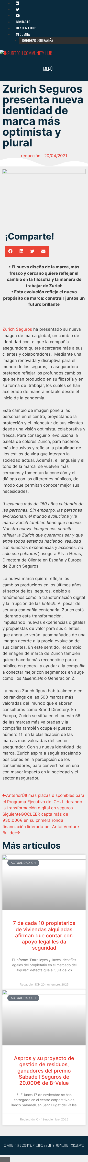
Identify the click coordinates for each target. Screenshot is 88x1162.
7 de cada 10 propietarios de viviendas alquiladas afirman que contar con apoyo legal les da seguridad (44, 935)
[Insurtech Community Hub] (26, 53)
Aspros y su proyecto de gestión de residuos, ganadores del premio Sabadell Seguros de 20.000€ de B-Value (44, 1070)
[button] (10, 251)
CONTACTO (23, 21)
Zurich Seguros (17, 329)
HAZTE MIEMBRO (26, 27)
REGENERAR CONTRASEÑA (37, 40)
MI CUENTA (23, 34)
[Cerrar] (5, 1159)
